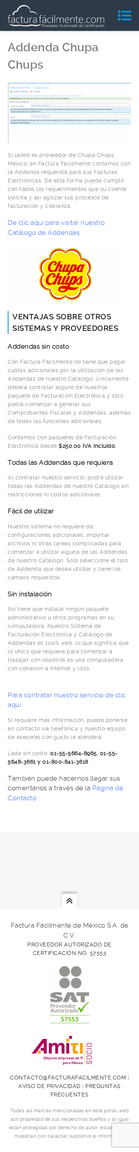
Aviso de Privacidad (49, 1086)
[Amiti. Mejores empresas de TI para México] (69, 1061)
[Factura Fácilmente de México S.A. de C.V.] (56, 15)
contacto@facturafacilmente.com (68, 1077)
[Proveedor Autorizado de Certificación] (69, 1019)
